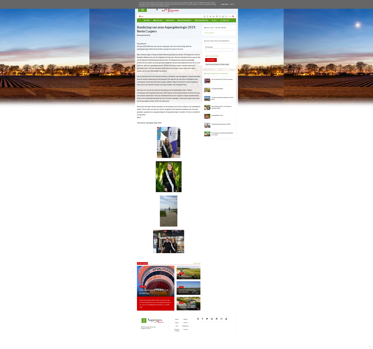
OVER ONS (158, 20)
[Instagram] (220, 16)
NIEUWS (171, 20)
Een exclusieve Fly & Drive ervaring (221, 79)
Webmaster (185, 326)
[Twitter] (210, 16)
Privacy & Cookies (176, 330)
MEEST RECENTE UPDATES (217, 73)
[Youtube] (223, 16)
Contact (185, 329)
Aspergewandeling (217, 88)
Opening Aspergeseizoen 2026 (220, 124)
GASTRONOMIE (184, 20)
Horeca (185, 322)
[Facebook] (207, 16)
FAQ (215, 20)
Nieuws (185, 319)
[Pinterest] (216, 16)
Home (176, 319)
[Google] (204, 16)
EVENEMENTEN (202, 20)
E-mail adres (209, 47)
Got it (232, 4)
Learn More (224, 4)
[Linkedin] (213, 16)
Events (177, 322)
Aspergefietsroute (217, 115)
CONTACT (225, 20)
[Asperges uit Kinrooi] (159, 12)
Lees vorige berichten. (212, 56)
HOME (147, 20)
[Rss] (226, 16)
